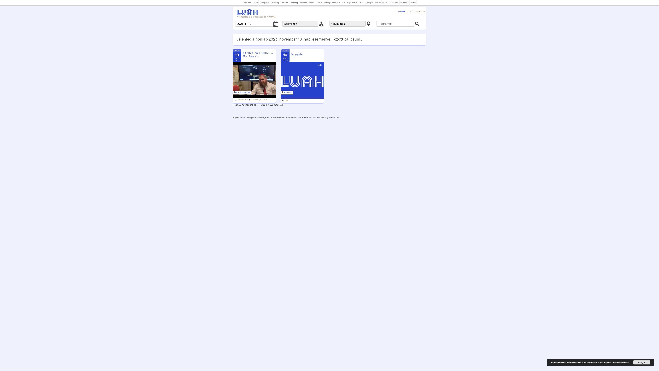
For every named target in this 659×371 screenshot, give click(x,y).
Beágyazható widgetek (258, 117)
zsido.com (336, 3)
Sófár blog (275, 3)
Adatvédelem (278, 117)
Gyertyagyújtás (297, 54)
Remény (327, 3)
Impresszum (239, 117)
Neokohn (303, 3)
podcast (263, 100)
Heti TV (385, 3)
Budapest (288, 92)
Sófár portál (264, 3)
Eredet (361, 3)
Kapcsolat (291, 117)
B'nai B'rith (394, 3)
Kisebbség (294, 3)
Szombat (312, 3)
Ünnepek (369, 3)
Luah (286, 101)
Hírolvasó (247, 3)
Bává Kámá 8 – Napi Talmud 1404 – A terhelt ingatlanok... (257, 54)
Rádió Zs (284, 3)
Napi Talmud (352, 3)
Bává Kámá (254, 100)
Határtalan (404, 3)
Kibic (320, 3)
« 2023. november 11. (244, 105)
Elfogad (641, 362)
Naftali (413, 3)
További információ (620, 362)
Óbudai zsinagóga (242, 92)
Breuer (377, 3)
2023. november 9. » (272, 105)
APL (343, 3)
